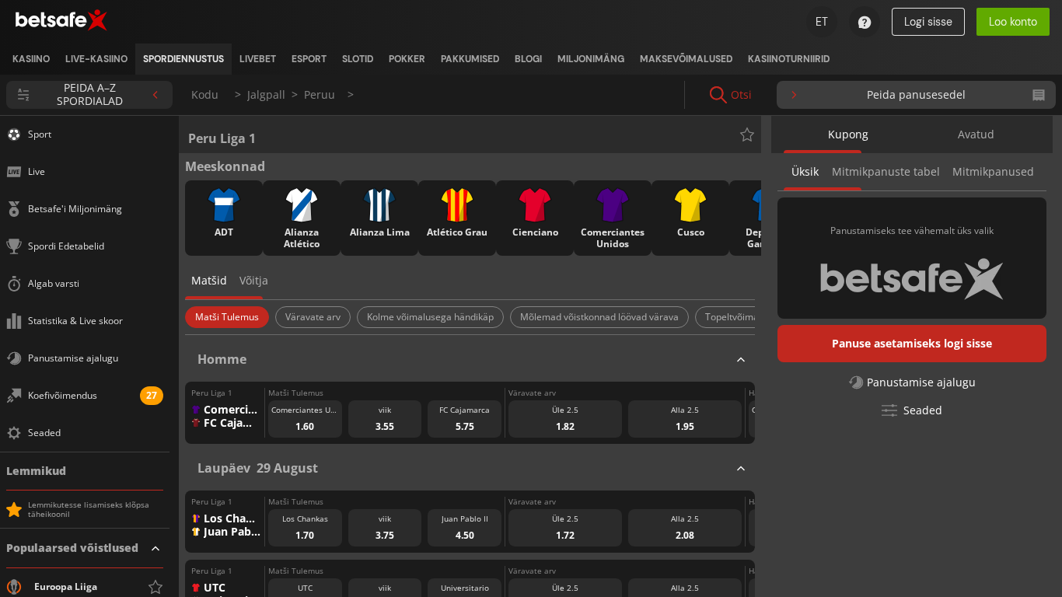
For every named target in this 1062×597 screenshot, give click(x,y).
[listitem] (31, 59)
